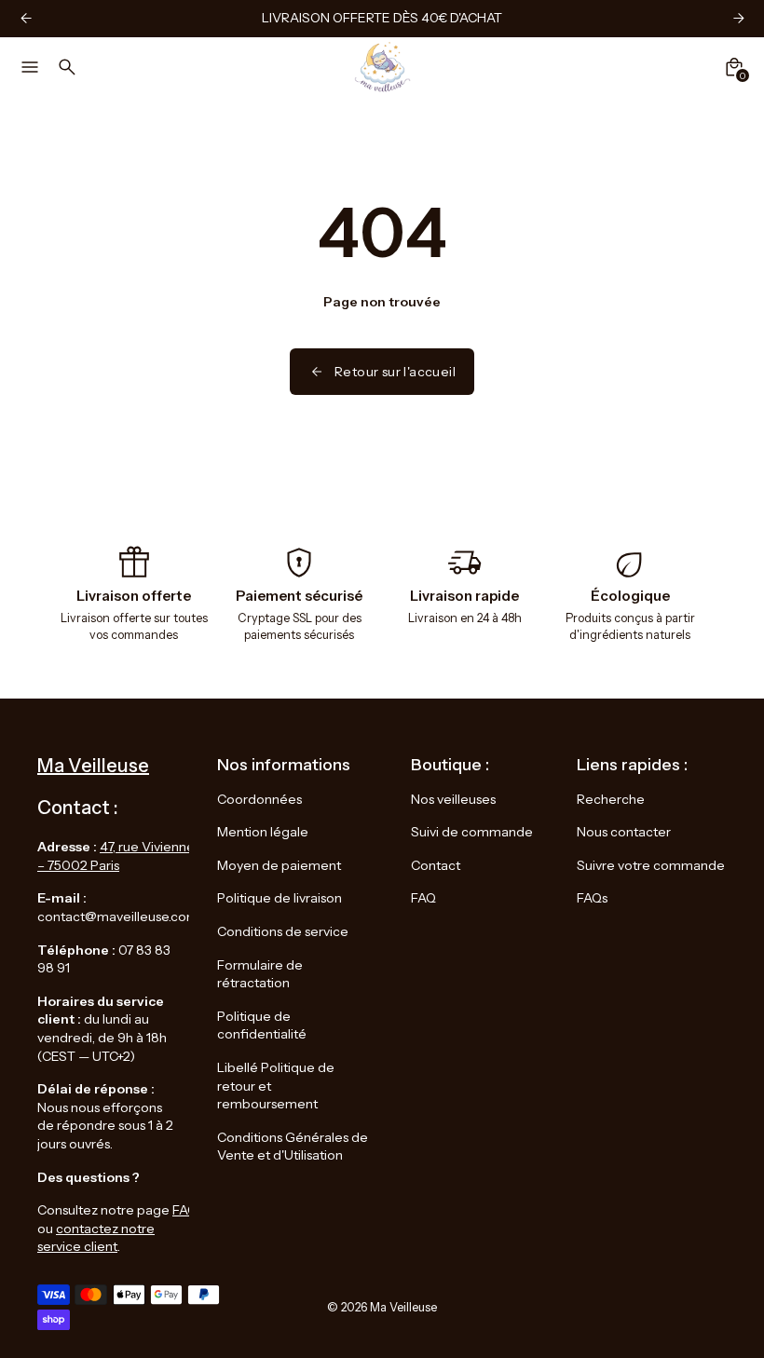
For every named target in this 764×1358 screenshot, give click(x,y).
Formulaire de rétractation (260, 974)
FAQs (592, 897)
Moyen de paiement (279, 865)
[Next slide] (738, 18)
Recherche (611, 799)
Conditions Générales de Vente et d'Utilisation (292, 1146)
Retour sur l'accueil (395, 371)
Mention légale (262, 831)
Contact (435, 865)
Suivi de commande (472, 831)
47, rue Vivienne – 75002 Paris (116, 856)
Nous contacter (624, 831)
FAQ (185, 1210)
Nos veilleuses (453, 799)
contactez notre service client (96, 1238)
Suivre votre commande (651, 865)
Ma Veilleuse (403, 1307)
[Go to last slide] (25, 18)
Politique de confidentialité (262, 1025)
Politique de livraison (279, 897)
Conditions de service (282, 931)
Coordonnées (259, 799)
